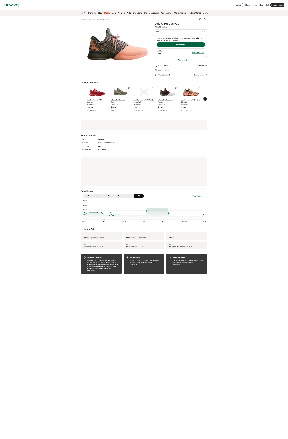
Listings (238, 5)
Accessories (166, 13)
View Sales (196, 196)
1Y (128, 196)
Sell (267, 5)
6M (108, 196)
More (205, 13)
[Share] (204, 19)
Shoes (147, 13)
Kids (129, 13)
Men (113, 13)
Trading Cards (194, 13)
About (255, 5)
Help (261, 5)
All (85, 13)
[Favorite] (200, 19)
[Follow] (105, 88)
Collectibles (180, 13)
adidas (107, 19)
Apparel (155, 13)
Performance (98, 19)
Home (83, 19)
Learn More (103, 270)
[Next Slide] (205, 99)
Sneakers (137, 13)
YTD (118, 196)
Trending (92, 13)
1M (88, 196)
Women (121, 13)
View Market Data (198, 52)
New (100, 13)
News (247, 5)
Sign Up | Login (277, 5)
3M (98, 196)
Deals (107, 13)
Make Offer (181, 44)
